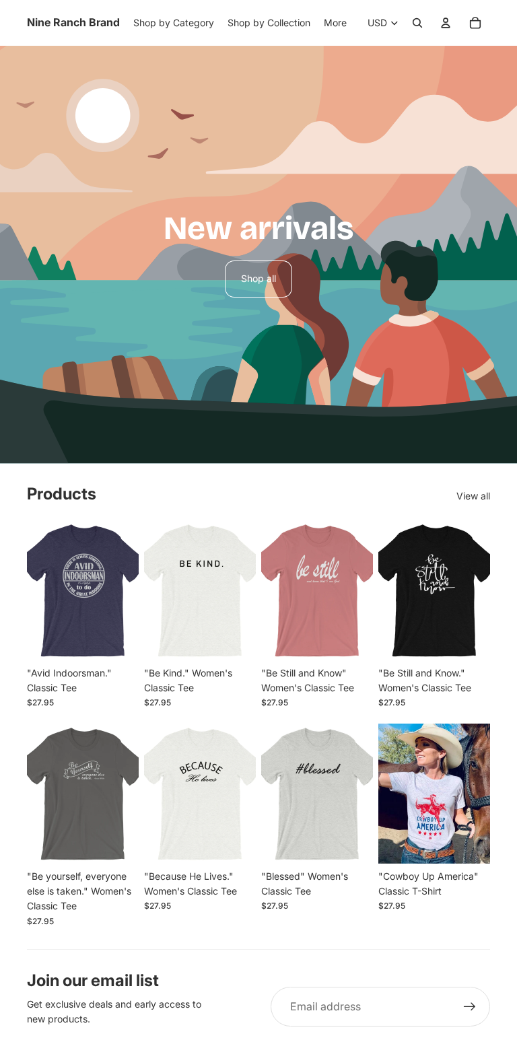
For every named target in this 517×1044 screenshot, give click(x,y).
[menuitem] (335, 23)
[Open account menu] (445, 23)
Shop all (258, 278)
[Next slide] (362, 590)
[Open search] (417, 23)
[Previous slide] (271, 590)
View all (473, 495)
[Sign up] (470, 1007)
